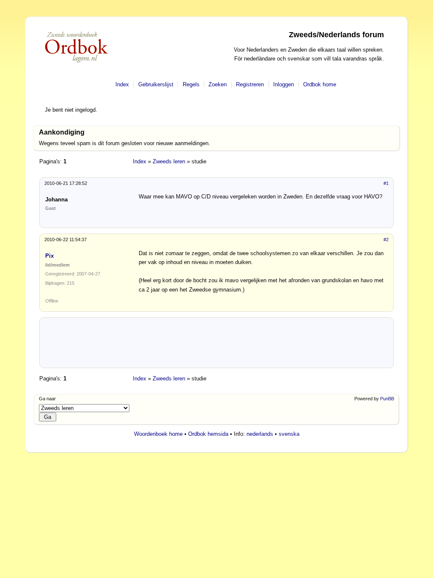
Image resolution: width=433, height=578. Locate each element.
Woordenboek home (158, 434)
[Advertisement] (216, 346)
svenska (289, 434)
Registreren (250, 84)
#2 (386, 239)
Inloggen (283, 84)
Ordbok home (319, 84)
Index (122, 84)
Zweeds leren (169, 161)
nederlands (260, 434)
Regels (191, 84)
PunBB (387, 398)
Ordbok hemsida (208, 434)
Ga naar (47, 398)
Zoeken (217, 84)
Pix (49, 256)
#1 (386, 183)
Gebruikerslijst (155, 84)
